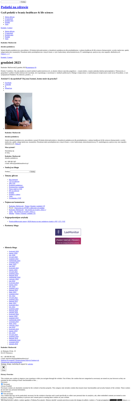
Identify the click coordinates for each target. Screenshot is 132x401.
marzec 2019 (13, 331)
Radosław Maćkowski (16, 206)
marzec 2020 (13, 316)
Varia (6, 24)
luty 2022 (12, 296)
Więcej (18, 144)
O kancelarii (9, 19)
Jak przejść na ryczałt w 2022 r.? (35, 210)
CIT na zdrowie (14, 181)
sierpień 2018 (13, 344)
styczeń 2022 (13, 298)
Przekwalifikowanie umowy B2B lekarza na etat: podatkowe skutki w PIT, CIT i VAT (37, 221)
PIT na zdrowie (14, 191)
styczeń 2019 (13, 335)
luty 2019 (12, 333)
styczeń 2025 (13, 272)
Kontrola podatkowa (15, 185)
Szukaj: (7, 171)
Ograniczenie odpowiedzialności (11, 362)
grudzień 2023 (13, 288)
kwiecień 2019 (14, 329)
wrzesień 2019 (14, 322)
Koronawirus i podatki (16, 187)
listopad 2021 (13, 301)
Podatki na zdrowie (14, 7)
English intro (9, 20)
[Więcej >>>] (5, 54)
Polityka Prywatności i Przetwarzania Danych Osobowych (20, 360)
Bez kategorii (13, 180)
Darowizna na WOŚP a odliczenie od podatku (29, 208)
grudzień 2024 (13, 273)
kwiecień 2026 (14, 251)
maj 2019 (12, 327)
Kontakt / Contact (6, 28)
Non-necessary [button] (6, 391)
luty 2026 (12, 255)
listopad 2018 (13, 338)
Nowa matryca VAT (15, 189)
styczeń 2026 (13, 257)
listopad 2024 (13, 275)
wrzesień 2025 (14, 262)
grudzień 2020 (13, 309)
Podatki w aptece (14, 194)
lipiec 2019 (12, 323)
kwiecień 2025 (14, 268)
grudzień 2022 (13, 294)
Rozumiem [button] (113, 400)
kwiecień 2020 (14, 314)
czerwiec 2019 (14, 325)
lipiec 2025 (12, 264)
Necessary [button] (4, 382)
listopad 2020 (13, 310)
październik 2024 (14, 277)
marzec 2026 (13, 253)
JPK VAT (12, 183)
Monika (11, 213)
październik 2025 (14, 261)
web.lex (30, 364)
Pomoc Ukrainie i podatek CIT (35, 206)
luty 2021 (12, 307)
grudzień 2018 (13, 336)
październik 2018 (14, 340)
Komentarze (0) (31, 67)
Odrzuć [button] (119, 400)
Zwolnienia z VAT (15, 198)
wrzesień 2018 (14, 342)
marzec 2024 (13, 285)
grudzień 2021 (13, 299)
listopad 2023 (13, 290)
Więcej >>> (126, 400)
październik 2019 (14, 320)
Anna (11, 211)
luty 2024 (12, 286)
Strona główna (9, 17)
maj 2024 (12, 281)
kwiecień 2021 (14, 305)
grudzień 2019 (13, 318)
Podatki (7, 22)
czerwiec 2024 (14, 279)
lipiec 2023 (12, 292)
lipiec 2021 (12, 303)
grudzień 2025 (13, 259)
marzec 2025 (13, 270)
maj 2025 (12, 266)
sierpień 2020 (13, 312)
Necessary (6, 384)
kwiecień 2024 (14, 283)
